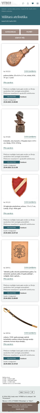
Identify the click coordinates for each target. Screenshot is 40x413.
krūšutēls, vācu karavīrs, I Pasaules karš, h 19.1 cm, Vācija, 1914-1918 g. (19, 142)
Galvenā (4, 9)
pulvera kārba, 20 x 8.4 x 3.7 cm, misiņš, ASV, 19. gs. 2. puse (19, 76)
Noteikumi (23, 97)
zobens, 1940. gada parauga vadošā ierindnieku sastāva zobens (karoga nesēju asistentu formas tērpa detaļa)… (18, 339)
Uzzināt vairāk (20, 409)
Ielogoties (11, 97)
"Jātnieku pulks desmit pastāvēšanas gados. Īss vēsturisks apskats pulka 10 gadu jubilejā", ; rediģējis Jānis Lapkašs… (19, 274)
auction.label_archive (14, 9)
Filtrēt (29, 32)
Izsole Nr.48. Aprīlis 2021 (28, 9)
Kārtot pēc (20, 38)
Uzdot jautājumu (30, 71)
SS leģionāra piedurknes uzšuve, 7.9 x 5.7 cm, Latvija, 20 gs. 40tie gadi (19, 207)
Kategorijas (10, 32)
